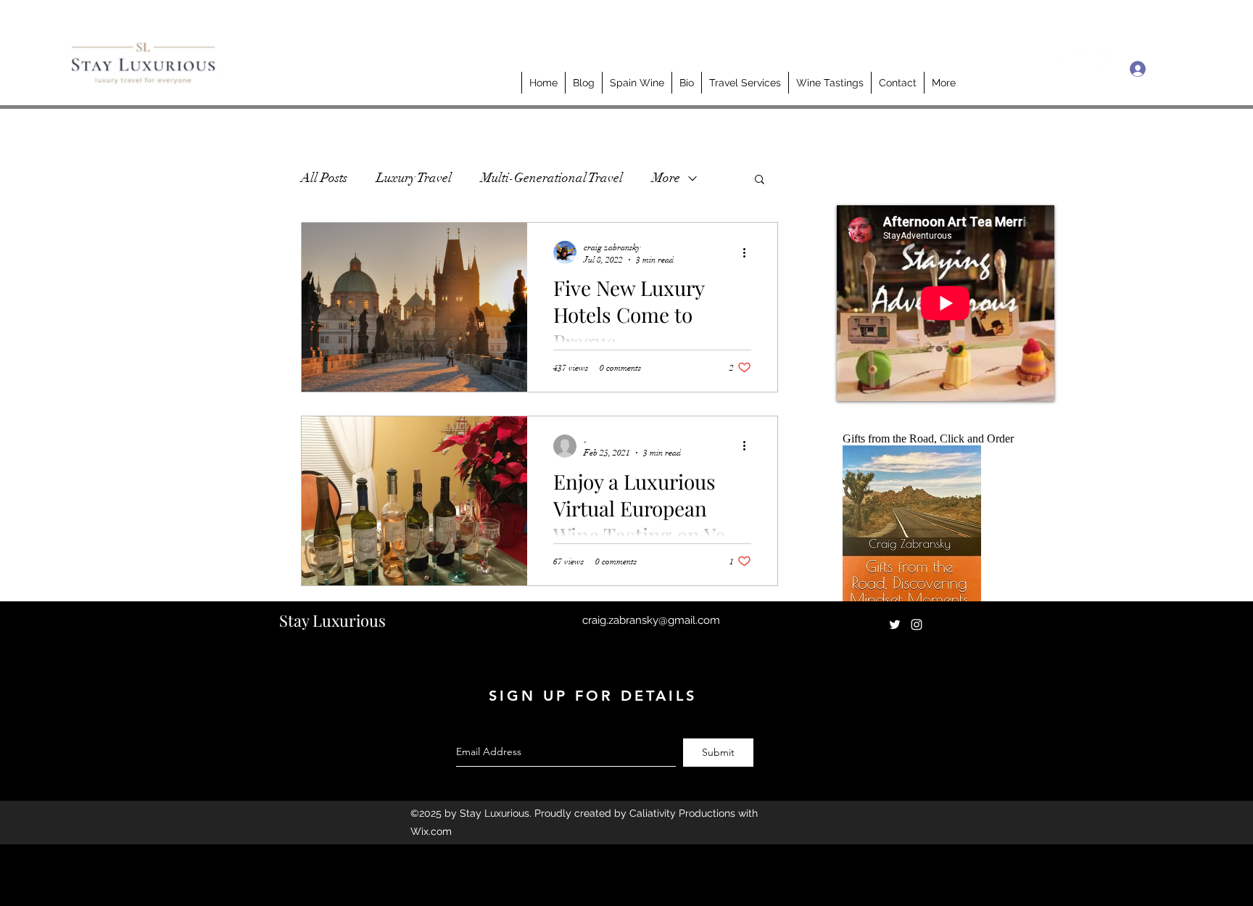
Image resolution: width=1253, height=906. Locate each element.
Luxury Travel (414, 178)
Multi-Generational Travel (552, 178)
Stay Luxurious (332, 620)
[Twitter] (1058, 59)
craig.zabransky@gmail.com (651, 620)
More (666, 178)
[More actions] (749, 252)
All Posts (324, 178)
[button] (759, 180)
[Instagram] (1079, 59)
